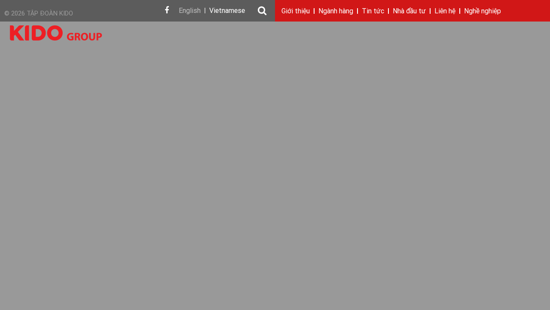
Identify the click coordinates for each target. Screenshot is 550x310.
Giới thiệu (295, 11)
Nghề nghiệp (482, 11)
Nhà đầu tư (409, 11)
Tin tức (373, 11)
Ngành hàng (335, 11)
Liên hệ (444, 11)
